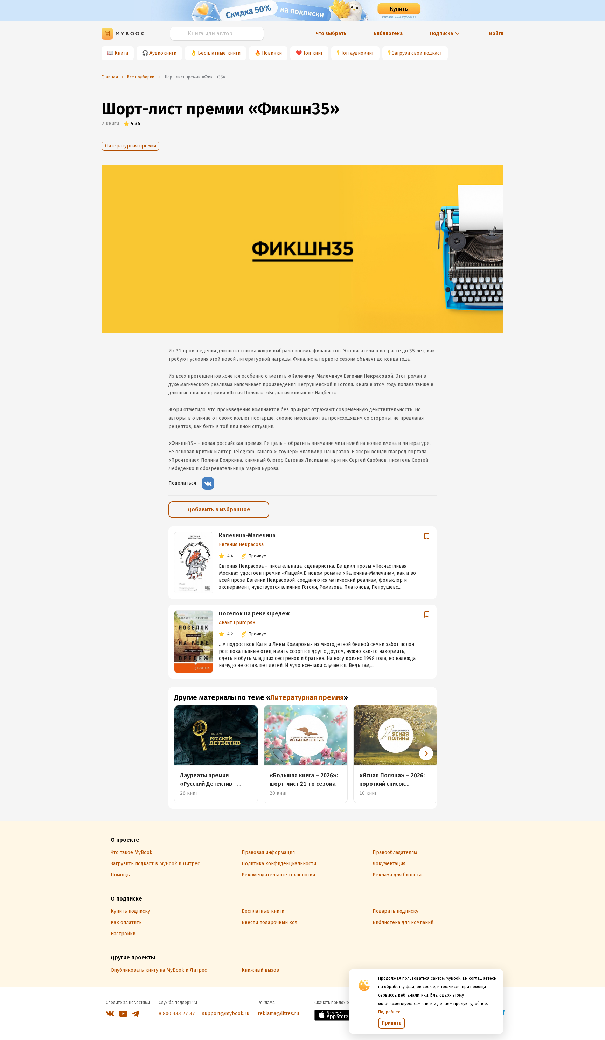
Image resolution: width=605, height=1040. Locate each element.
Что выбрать (330, 33)
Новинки (272, 53)
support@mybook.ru (225, 1014)
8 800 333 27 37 (177, 1014)
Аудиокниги (162, 53)
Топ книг (313, 53)
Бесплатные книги (219, 53)
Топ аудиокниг (357, 53)
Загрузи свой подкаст (417, 53)
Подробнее (389, 1012)
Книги (121, 53)
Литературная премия (130, 146)
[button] (426, 753)
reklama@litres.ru (278, 1014)
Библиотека (388, 33)
